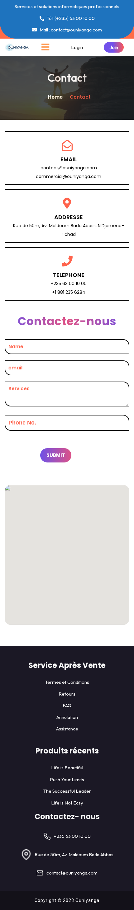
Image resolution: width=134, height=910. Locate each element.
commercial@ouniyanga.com (68, 176)
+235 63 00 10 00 (69, 283)
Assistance (67, 729)
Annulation (67, 717)
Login (77, 47)
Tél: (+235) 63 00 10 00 (70, 18)
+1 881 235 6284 (68, 292)
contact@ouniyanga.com (69, 168)
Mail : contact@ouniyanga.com (70, 30)
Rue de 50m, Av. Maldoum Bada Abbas (74, 854)
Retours (67, 694)
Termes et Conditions (67, 682)
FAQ (67, 705)
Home (56, 97)
